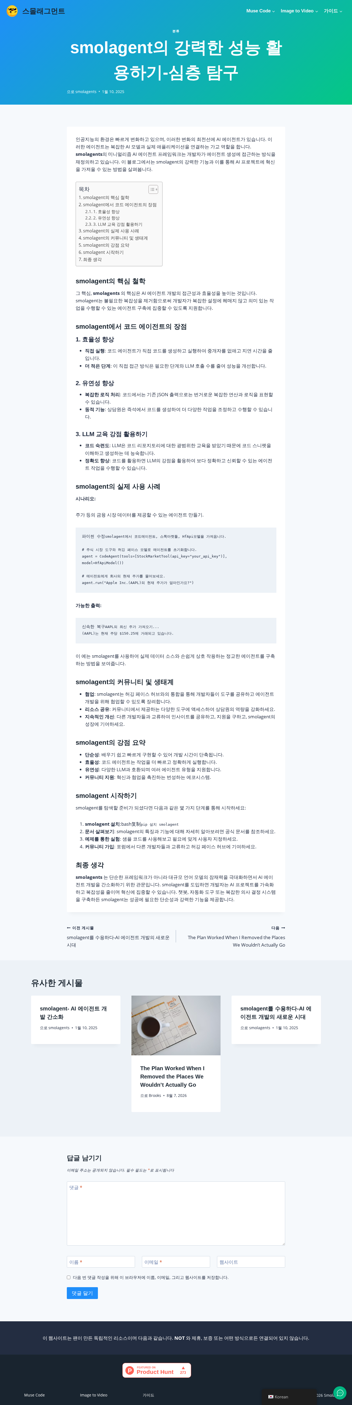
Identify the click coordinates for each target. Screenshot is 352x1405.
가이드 (148, 1395)
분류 (175, 31)
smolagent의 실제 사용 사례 (111, 231)
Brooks (155, 1095)
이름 (75, 1262)
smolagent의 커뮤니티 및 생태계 (115, 238)
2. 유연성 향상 (106, 218)
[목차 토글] (150, 189)
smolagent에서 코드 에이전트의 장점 (120, 205)
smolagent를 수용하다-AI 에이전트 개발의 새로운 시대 (118, 936)
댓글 (75, 1187)
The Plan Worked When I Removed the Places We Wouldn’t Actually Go (236, 936)
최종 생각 (92, 259)
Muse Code (34, 1395)
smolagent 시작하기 (103, 252)
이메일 (153, 1262)
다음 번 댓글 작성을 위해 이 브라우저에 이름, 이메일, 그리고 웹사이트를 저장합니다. (151, 1277)
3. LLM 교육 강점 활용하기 (117, 224)
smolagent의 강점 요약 (106, 245)
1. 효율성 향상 (106, 211)
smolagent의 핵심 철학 (106, 197)
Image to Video (93, 1395)
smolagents (86, 91)
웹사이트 (228, 1262)
